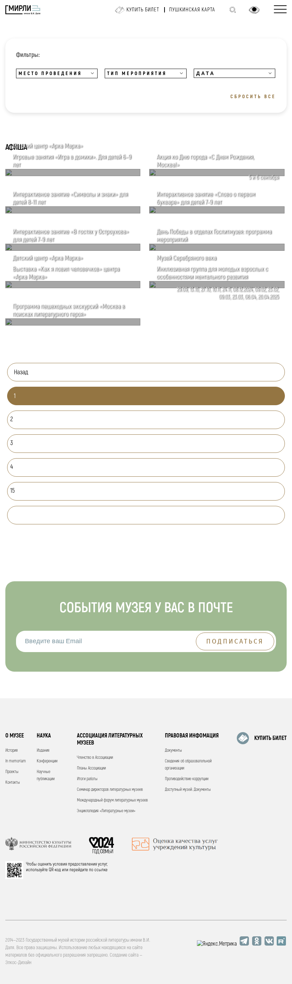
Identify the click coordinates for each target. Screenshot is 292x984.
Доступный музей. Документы (188, 789)
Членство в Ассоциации (95, 757)
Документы (173, 750)
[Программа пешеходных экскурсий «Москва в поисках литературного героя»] (72, 323)
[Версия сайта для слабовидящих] (254, 10)
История (11, 750)
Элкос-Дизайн (18, 962)
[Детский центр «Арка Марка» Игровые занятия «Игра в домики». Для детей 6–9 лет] (72, 174)
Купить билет (142, 9)
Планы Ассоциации (91, 768)
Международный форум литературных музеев (112, 800)
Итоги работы (87, 779)
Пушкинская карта (192, 9)
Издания (43, 750)
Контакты (12, 782)
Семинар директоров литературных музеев (110, 789)
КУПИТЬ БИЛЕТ (270, 738)
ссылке (101, 870)
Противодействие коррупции (186, 779)
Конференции (47, 761)
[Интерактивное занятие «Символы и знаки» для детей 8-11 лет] (72, 211)
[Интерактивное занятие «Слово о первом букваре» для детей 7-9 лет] (216, 211)
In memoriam (15, 761)
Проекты (12, 771)
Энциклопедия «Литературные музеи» (106, 811)
